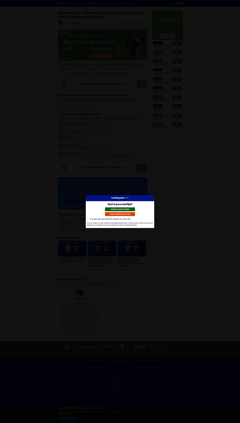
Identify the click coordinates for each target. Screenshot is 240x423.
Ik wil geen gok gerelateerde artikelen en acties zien (110, 219)
